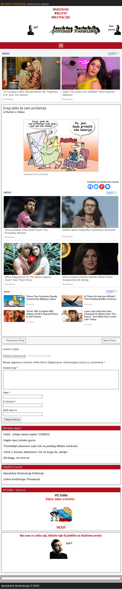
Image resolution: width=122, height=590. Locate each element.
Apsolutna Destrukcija (13, 4)
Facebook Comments (39, 356)
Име (7, 392)
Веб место (10, 410)
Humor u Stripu (15, 112)
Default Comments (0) (14, 356)
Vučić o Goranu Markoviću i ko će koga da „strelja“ (35, 452)
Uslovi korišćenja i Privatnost (21, 479)
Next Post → (111, 340)
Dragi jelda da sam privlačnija (24, 108)
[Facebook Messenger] (107, 186)
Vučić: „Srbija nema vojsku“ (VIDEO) (26, 434)
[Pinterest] (101, 186)
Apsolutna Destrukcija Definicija (23, 473)
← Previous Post (13, 340)
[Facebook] (90, 186)
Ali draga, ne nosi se (16, 457)
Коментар (10, 367)
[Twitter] (96, 186)
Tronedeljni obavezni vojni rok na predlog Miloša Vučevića (40, 446)
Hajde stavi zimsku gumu (19, 440)
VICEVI (61, 527)
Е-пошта (9, 401)
